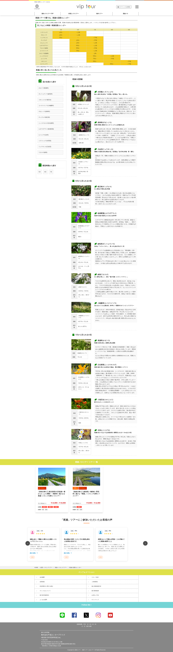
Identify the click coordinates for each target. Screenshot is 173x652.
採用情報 (42, 581)
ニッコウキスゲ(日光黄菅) (46, 123)
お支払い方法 (95, 595)
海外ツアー (99, 13)
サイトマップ (95, 599)
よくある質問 (43, 599)
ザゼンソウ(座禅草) (44, 111)
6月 (45, 172)
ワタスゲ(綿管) (43, 152)
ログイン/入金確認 (124, 7)
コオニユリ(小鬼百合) (45, 99)
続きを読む (33, 553)
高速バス (125, 13)
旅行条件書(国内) (44, 595)
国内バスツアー (47, 13)
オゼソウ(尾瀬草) (44, 88)
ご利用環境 (95, 581)
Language (37, 8)
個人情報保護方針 (96, 586)
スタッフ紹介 (95, 577)
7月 (51, 172)
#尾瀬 (32, 557)
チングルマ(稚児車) (44, 117)
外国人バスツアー (73, 13)
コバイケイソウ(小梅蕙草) (46, 105)
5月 (40, 172)
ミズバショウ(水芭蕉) (45, 140)
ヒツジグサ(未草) (44, 135)
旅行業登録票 (95, 590)
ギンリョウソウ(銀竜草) (45, 94)
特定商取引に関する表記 (46, 586)
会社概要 (42, 577)
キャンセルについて (45, 590)
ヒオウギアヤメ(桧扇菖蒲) (46, 129)
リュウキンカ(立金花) (45, 146)
